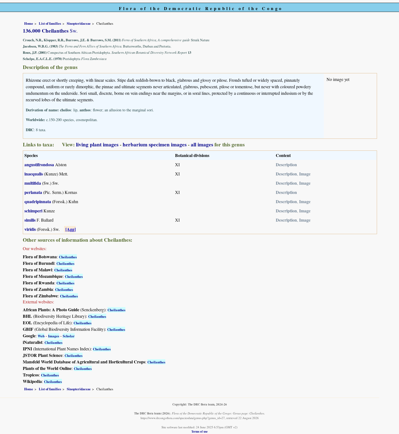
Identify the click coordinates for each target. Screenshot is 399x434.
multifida (32, 183)
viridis (30, 229)
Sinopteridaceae (79, 23)
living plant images (97, 144)
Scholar (69, 335)
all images (202, 144)
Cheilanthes (68, 256)
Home (28, 23)
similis (30, 220)
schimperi (33, 210)
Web (41, 335)
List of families (50, 23)
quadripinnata (37, 201)
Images (53, 335)
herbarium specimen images (154, 144)
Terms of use (199, 431)
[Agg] (70, 229)
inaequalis (33, 174)
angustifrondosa (39, 164)
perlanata (33, 192)
